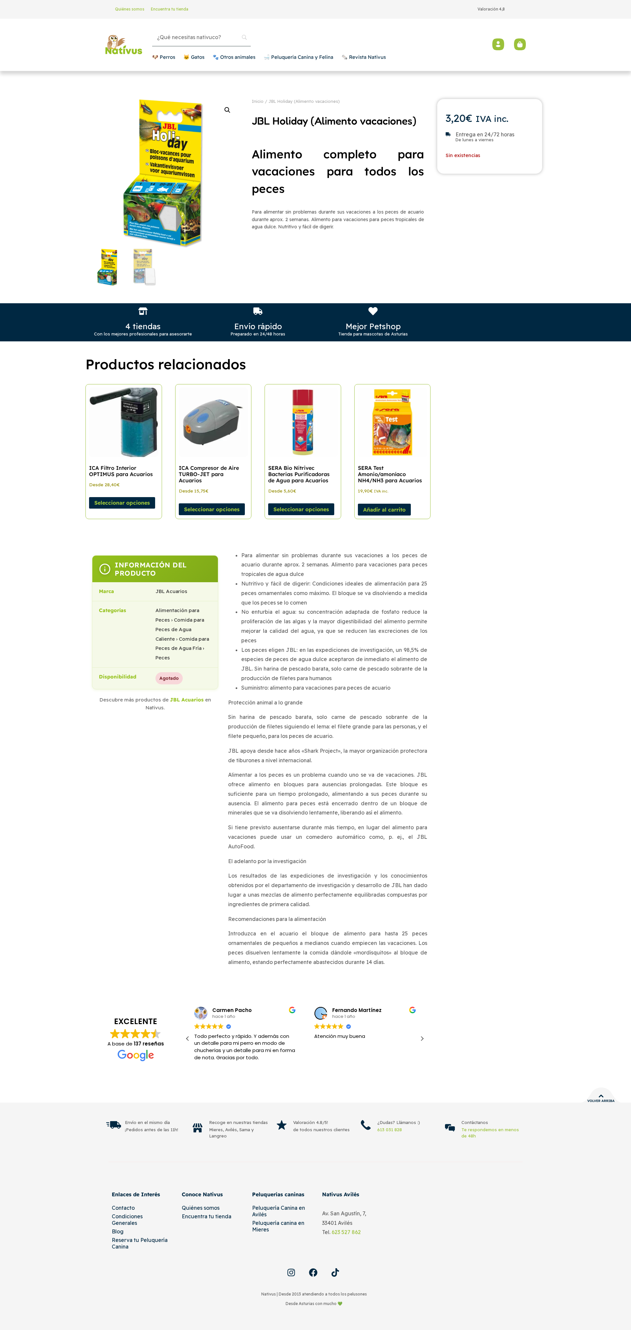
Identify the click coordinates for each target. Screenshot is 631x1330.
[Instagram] (291, 1272)
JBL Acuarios (187, 700)
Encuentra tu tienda (169, 9)
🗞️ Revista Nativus (363, 57)
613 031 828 (389, 1129)
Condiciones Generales (127, 1219)
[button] (227, 110)
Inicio (258, 101)
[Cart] (520, 44)
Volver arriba (601, 1101)
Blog (118, 1231)
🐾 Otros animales (234, 57)
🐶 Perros (163, 57)
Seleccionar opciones (122, 502)
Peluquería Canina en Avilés (278, 1211)
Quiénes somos (129, 9)
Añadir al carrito (384, 509)
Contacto (123, 1207)
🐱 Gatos (193, 57)
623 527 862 (346, 1232)
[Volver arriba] (601, 1096)
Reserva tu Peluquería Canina (140, 1243)
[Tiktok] (335, 1272)
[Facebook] (313, 1272)
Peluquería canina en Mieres (278, 1226)
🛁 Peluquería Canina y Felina (298, 57)
